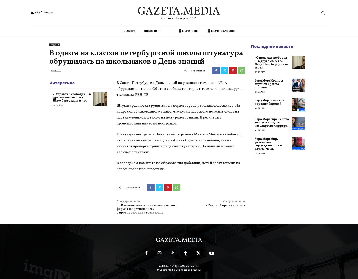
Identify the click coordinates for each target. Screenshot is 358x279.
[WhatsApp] (241, 70)
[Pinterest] (233, 70)
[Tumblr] (185, 254)
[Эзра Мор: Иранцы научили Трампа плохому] (298, 85)
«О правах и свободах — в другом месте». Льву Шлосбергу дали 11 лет (72, 97)
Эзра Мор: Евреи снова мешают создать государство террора (272, 122)
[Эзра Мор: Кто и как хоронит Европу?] (298, 104)
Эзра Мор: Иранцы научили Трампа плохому (269, 84)
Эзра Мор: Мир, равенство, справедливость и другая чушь (268, 144)
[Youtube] (211, 254)
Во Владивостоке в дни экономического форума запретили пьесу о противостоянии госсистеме (147, 209)
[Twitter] (224, 70)
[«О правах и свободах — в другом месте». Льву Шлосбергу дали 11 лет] (100, 99)
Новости (54, 45)
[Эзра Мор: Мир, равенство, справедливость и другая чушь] (298, 143)
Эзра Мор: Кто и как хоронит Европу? (269, 102)
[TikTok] (172, 254)
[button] (322, 12)
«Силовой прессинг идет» (225, 205)
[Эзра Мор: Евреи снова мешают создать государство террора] (298, 123)
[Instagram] (159, 254)
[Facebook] (216, 70)
